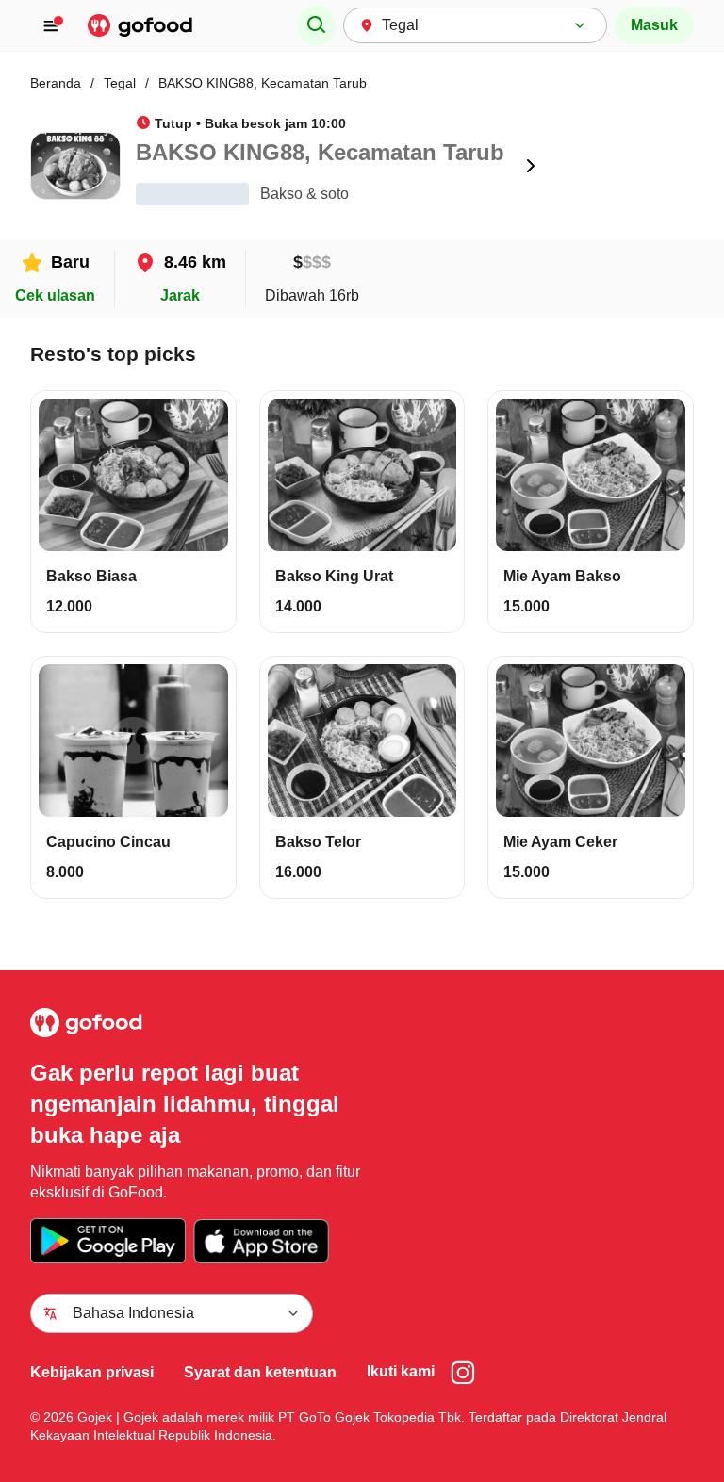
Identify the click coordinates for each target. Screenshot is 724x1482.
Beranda (55, 82)
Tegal (120, 82)
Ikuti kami (401, 1371)
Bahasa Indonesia (133, 1313)
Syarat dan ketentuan (260, 1372)
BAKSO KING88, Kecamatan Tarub (262, 82)
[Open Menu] (54, 26)
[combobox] (475, 25)
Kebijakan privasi (92, 1372)
